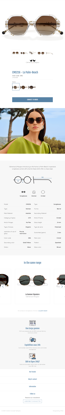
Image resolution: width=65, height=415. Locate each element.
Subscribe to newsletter (33, 401)
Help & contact (32, 379)
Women (35, 311)
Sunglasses (29, 311)
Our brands (32, 372)
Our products (21, 311)
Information (32, 386)
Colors (14, 82)
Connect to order (32, 100)
